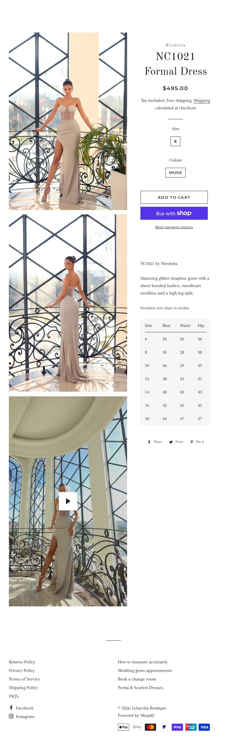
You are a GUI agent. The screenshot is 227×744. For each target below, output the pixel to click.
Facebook (24, 708)
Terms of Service (24, 679)
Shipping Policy (23, 687)
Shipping (202, 100)
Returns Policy (22, 662)
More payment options (174, 227)
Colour (175, 160)
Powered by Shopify (136, 715)
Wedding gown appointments (145, 670)
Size (175, 128)
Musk (175, 172)
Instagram (25, 716)
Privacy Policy (22, 670)
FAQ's (14, 696)
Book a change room (137, 679)
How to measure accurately (143, 662)
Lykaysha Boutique (113, 11)
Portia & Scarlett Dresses (140, 687)
